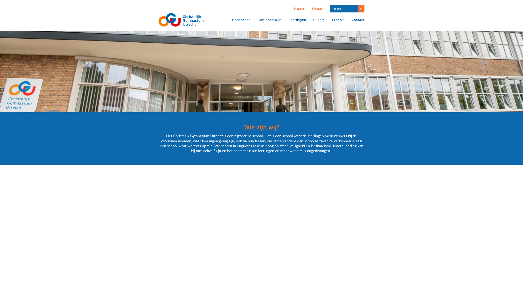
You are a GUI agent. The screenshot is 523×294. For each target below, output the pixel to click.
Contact (358, 20)
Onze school (241, 20)
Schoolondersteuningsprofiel (255, 202)
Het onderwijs (270, 20)
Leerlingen (297, 20)
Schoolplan (222, 202)
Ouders (319, 20)
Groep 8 (338, 20)
